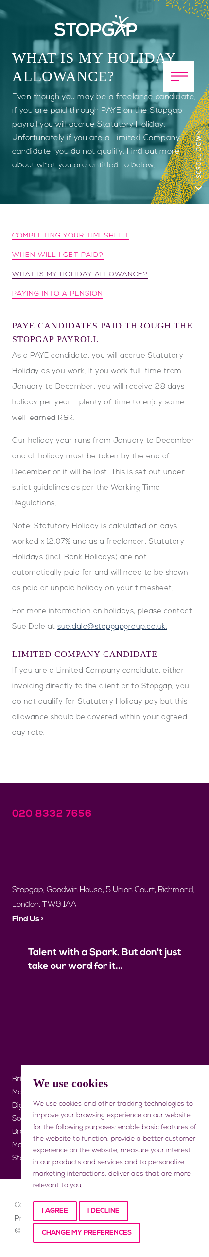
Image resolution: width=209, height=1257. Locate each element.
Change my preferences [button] (87, 1233)
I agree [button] (55, 1211)
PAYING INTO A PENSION (57, 294)
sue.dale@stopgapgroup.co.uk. (112, 627)
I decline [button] (103, 1211)
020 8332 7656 (52, 814)
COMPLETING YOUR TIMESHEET (70, 235)
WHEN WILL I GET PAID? (58, 255)
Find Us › (28, 919)
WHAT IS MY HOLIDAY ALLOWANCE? (80, 274)
